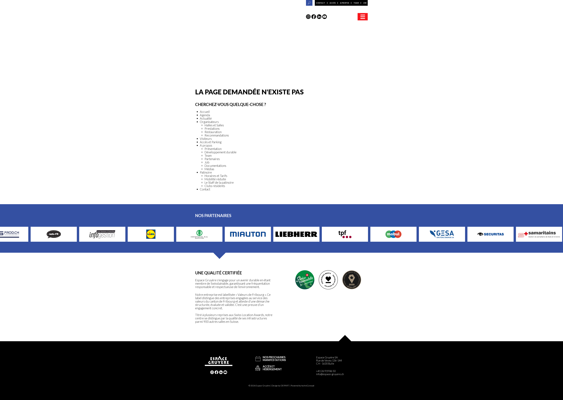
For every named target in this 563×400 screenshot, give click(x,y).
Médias (209, 169)
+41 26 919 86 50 (326, 371)
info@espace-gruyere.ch (330, 374)
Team (356, 3)
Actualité (206, 118)
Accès (333, 3)
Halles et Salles (214, 125)
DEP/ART (285, 385)
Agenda (205, 115)
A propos (344, 3)
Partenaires (212, 159)
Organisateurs (209, 122)
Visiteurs (206, 138)
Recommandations (217, 135)
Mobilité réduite (215, 179)
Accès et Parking (211, 142)
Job (365, 3)
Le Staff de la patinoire (219, 182)
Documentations (215, 165)
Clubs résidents (215, 186)
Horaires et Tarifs (216, 176)
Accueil (205, 111)
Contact (320, 3)
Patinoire (206, 172)
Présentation (213, 149)
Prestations (212, 128)
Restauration (213, 132)
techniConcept (307, 385)
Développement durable (220, 152)
